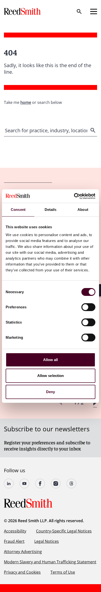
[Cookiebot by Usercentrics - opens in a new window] (73, 196)
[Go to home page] (23, 11)
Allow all (50, 360)
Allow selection (50, 376)
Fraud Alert (14, 541)
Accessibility (15, 531)
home (25, 102)
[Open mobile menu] (93, 11)
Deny (50, 392)
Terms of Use (62, 572)
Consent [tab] (18, 209)
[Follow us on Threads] (71, 483)
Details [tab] (51, 209)
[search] (93, 130)
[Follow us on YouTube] (24, 483)
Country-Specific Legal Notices (64, 531)
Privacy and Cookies (22, 572)
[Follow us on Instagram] (56, 483)
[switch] (88, 307)
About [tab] (82, 209)
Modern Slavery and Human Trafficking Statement (50, 562)
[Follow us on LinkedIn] (9, 483)
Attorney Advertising (23, 551)
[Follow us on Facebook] (40, 483)
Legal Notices (46, 541)
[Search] (79, 11)
